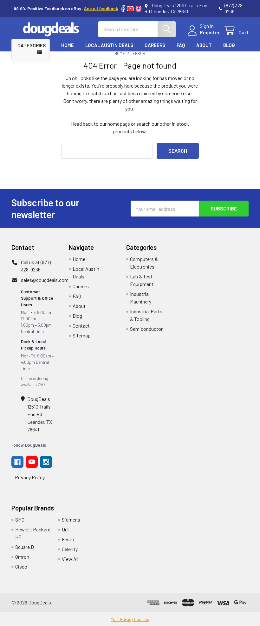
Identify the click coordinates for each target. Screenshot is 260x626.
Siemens (71, 519)
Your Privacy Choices (130, 619)
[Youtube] (32, 462)
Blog (229, 45)
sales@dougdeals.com (44, 280)
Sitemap (82, 335)
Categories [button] (31, 45)
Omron (22, 557)
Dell (65, 529)
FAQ (181, 45)
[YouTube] (130, 8)
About (204, 45)
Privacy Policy (30, 477)
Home (67, 45)
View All (70, 559)
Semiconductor (146, 329)
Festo (68, 539)
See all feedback (101, 8)
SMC (19, 519)
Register (210, 32)
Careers (155, 45)
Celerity (70, 549)
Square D (24, 547)
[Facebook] (123, 8)
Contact (72, 57)
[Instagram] (138, 8)
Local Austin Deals (109, 45)
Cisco (21, 566)
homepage (118, 124)
